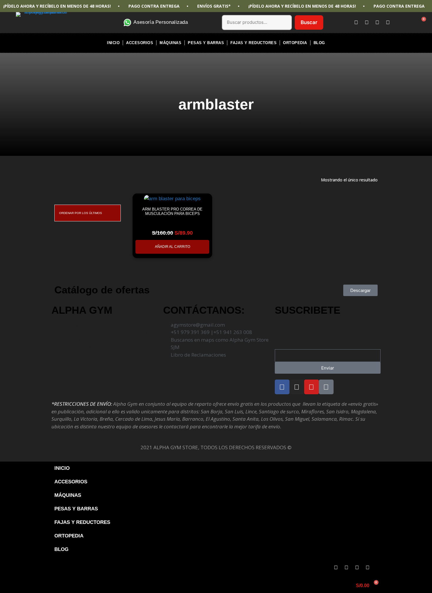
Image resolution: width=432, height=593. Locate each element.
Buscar (309, 22)
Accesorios (139, 43)
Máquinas (170, 43)
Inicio (113, 43)
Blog (319, 43)
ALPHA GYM (81, 310)
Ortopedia (295, 43)
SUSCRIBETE (307, 310)
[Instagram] (366, 22)
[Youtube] (377, 22)
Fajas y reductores (253, 43)
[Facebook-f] (356, 22)
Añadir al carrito (172, 247)
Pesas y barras (206, 43)
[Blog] (378, 567)
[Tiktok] (388, 22)
